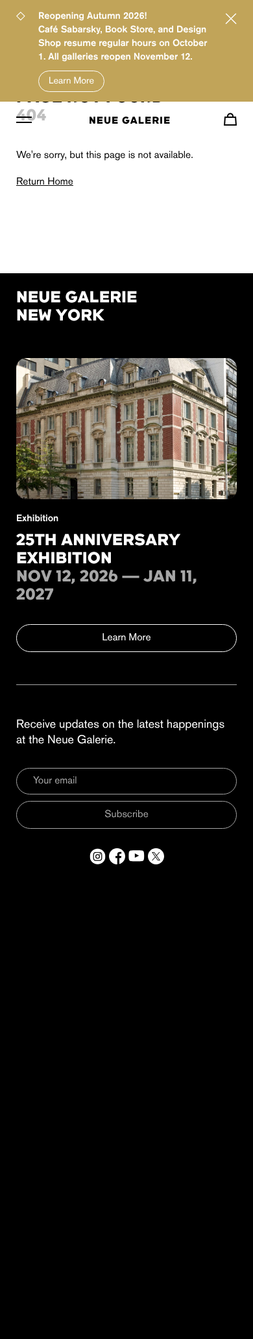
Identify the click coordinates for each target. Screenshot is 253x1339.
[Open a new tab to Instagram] (98, 856)
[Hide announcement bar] (231, 19)
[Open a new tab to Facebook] (117, 856)
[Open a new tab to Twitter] (156, 856)
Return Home (44, 182)
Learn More (71, 81)
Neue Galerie (130, 121)
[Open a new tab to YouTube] (136, 856)
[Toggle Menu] (24, 119)
